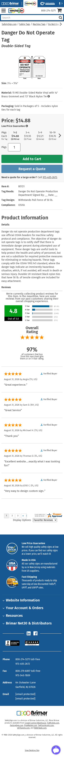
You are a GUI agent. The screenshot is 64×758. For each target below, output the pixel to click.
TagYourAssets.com (46, 725)
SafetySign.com (9, 24)
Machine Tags (39, 24)
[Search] (60, 17)
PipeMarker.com (30, 725)
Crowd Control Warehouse (35, 723)
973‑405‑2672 (50, 177)
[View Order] (28, 13)
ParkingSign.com (16, 725)
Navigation (3, 10)
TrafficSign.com (53, 723)
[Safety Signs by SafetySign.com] (15, 10)
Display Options (22, 520)
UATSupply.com (23, 728)
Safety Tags (24, 24)
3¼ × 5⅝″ (12, 83)
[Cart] (60, 10)
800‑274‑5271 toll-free (27, 659)
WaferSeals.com (40, 728)
